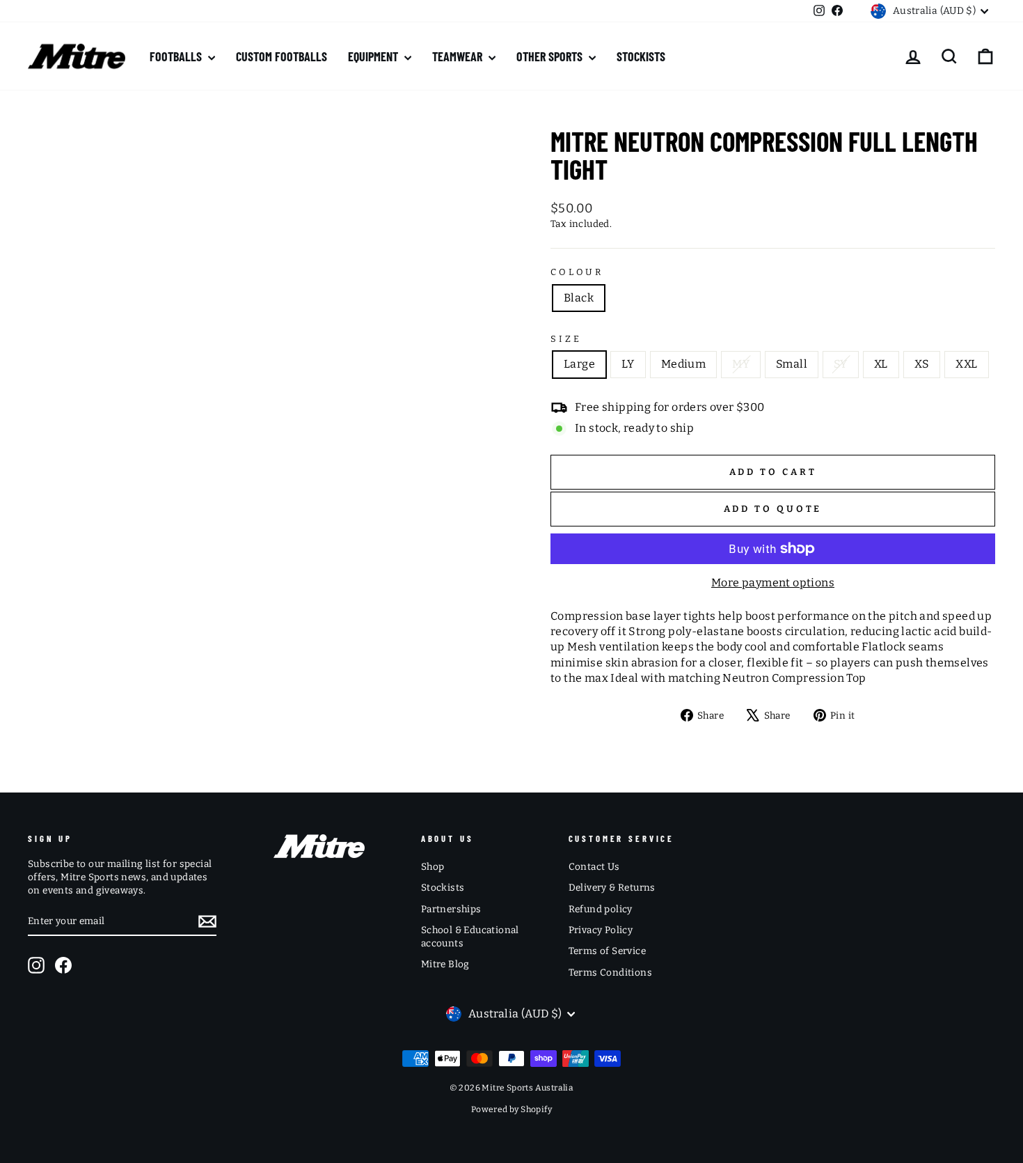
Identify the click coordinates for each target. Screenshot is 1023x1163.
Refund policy (601, 909)
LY (628, 363)
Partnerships (451, 909)
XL (881, 363)
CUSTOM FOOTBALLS (281, 56)
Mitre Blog (445, 964)
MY (741, 363)
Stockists (443, 887)
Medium (683, 363)
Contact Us (594, 867)
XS (922, 363)
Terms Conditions (610, 972)
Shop (433, 867)
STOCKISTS (641, 56)
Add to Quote (773, 509)
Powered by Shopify (511, 1109)
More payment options (772, 582)
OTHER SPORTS (550, 56)
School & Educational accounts (470, 936)
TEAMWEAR (458, 56)
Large (579, 363)
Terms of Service (607, 951)
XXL (966, 363)
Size (565, 339)
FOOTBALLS (177, 56)
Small (791, 363)
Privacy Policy (601, 930)
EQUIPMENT (374, 56)
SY (841, 363)
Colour (576, 272)
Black (579, 297)
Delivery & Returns (612, 887)
